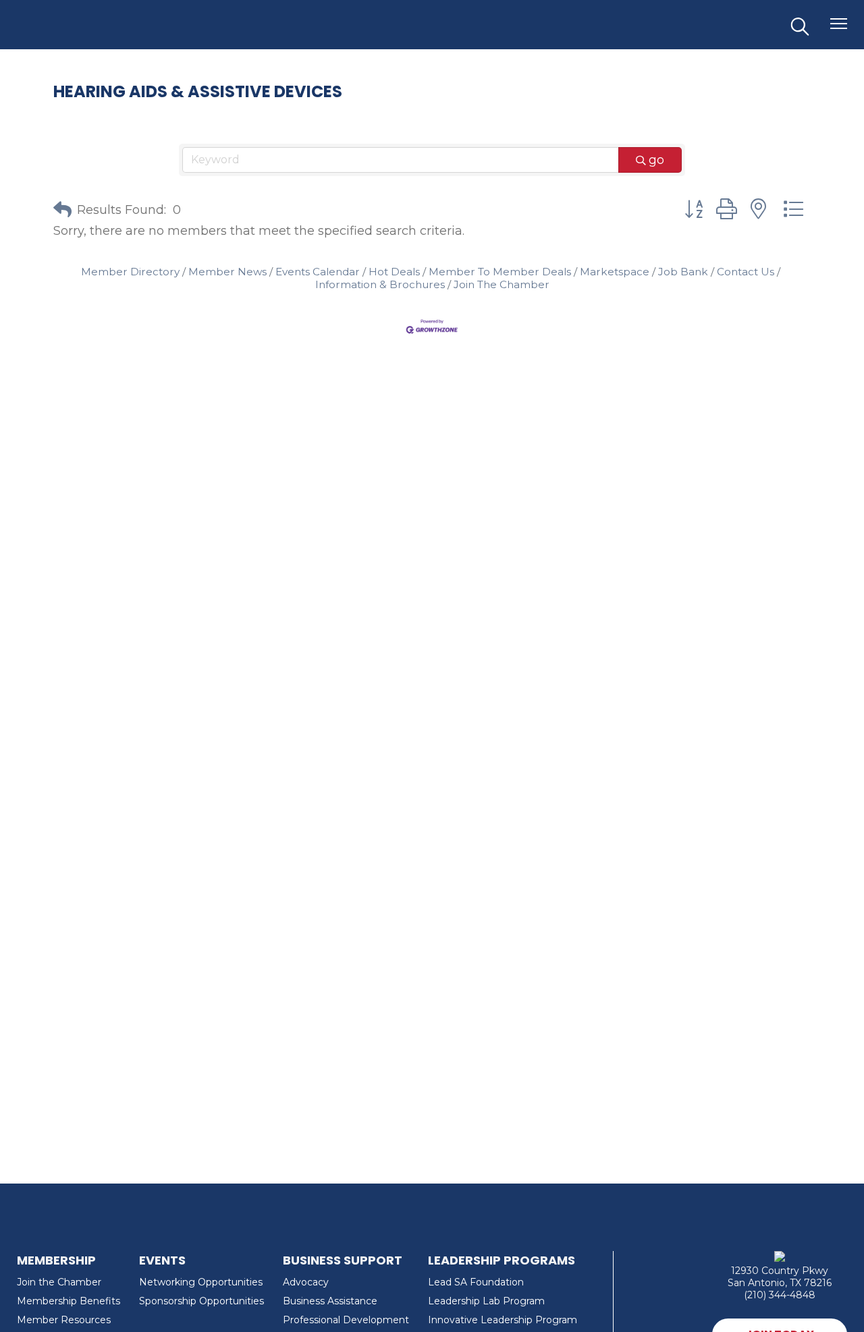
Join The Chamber (501, 284)
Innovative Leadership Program (502, 1320)
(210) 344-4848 (779, 1295)
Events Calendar (317, 271)
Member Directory (130, 271)
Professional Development (346, 1320)
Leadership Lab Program (486, 1301)
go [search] (656, 159)
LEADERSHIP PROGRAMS (501, 1260)
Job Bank (683, 271)
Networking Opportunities (201, 1282)
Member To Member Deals (500, 271)
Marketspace (614, 271)
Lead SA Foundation (476, 1282)
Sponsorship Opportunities (201, 1301)
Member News (227, 271)
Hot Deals (394, 271)
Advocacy (306, 1282)
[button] (62, 210)
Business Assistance (330, 1301)
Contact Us (745, 271)
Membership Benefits (68, 1301)
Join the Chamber (59, 1282)
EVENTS (162, 1260)
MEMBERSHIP (56, 1260)
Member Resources (64, 1320)
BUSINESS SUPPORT (342, 1260)
